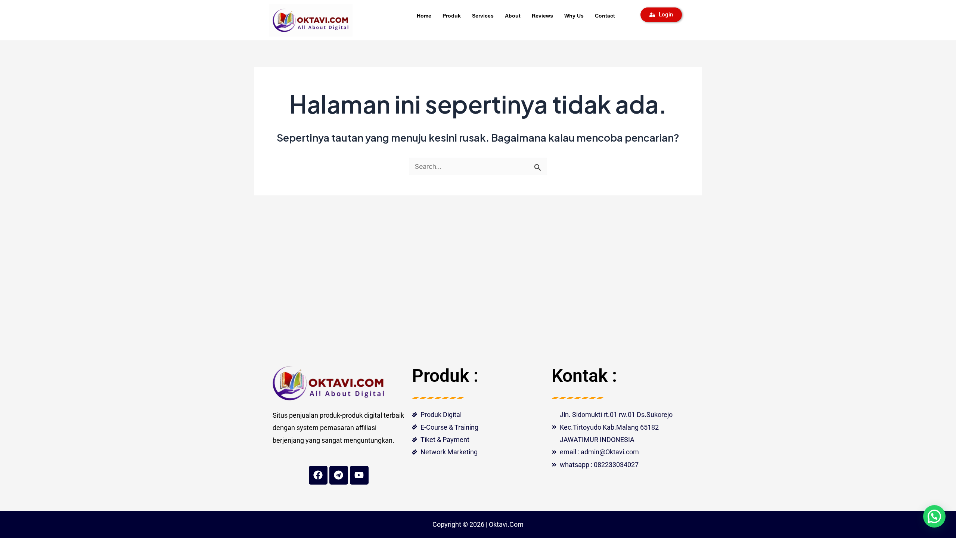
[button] (934, 516)
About (513, 16)
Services (483, 16)
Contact (605, 16)
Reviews (542, 16)
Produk (452, 16)
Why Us (574, 16)
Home (424, 16)
